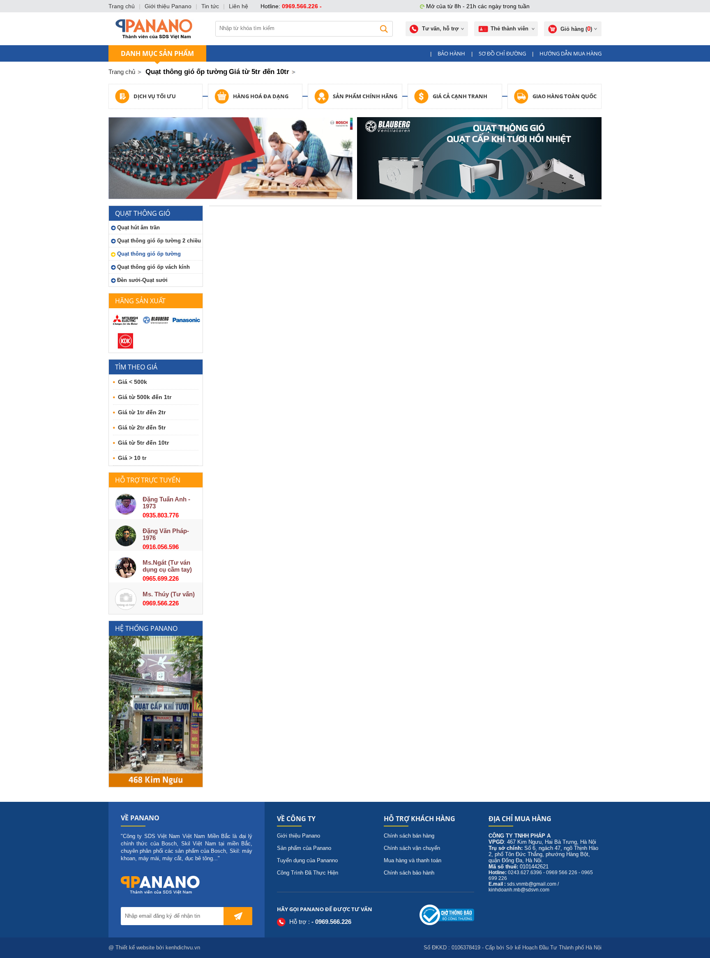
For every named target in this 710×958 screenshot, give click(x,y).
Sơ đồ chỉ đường (502, 53)
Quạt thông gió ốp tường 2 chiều (159, 241)
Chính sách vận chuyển (412, 848)
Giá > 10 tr (132, 458)
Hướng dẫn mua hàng (570, 53)
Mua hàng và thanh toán (412, 860)
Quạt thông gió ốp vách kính (153, 267)
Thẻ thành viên (509, 28)
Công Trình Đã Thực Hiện (307, 873)
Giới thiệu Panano (298, 836)
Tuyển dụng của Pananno (307, 860)
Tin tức (210, 6)
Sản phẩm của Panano (304, 848)
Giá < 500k (132, 382)
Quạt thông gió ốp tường (149, 254)
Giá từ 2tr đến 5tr (142, 427)
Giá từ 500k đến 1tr (144, 397)
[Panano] (153, 28)
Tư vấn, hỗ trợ (440, 28)
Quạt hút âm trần (138, 227)
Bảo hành (451, 53)
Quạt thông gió (142, 213)
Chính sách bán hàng (409, 836)
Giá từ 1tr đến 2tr (142, 412)
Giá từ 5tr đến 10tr (143, 442)
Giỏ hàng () (576, 28)
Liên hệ (238, 6)
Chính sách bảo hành (409, 873)
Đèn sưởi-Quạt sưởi (142, 280)
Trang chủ (121, 71)
